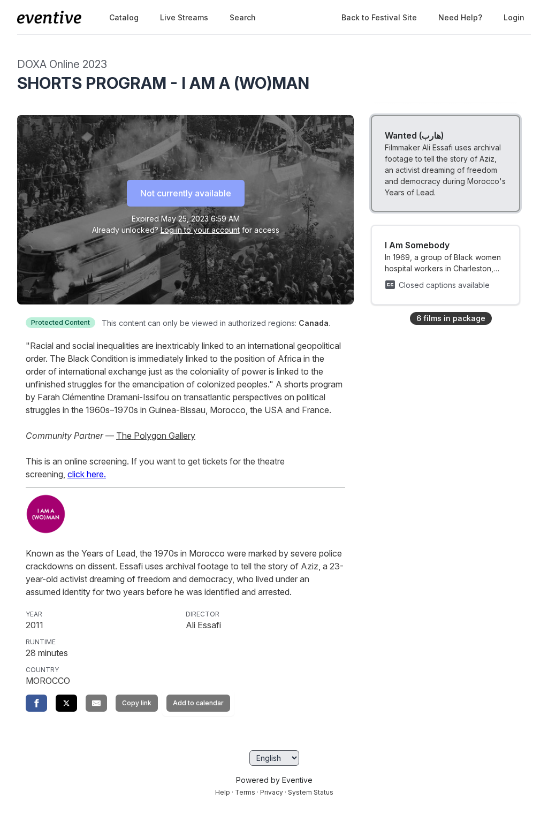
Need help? (460, 17)
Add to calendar (198, 703)
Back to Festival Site (379, 17)
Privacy (271, 792)
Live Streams (184, 17)
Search (243, 17)
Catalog (124, 17)
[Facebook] (36, 703)
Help (222, 792)
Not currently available (185, 193)
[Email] (96, 703)
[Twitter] (66, 703)
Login (514, 17)
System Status (310, 792)
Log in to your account (200, 229)
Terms (245, 792)
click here (85, 474)
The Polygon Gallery (155, 435)
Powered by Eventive (274, 779)
